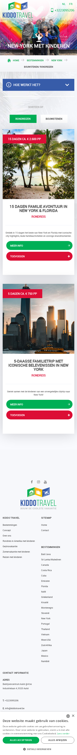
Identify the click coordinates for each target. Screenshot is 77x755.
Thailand (45, 629)
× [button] (73, 716)
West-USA (46, 639)
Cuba (43, 575)
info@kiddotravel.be (14, 708)
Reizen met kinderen (12, 557)
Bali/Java (46, 554)
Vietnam (45, 634)
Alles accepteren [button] (21, 740)
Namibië (45, 661)
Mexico (44, 655)
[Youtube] (45, 482)
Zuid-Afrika (46, 645)
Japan (44, 650)
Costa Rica (46, 570)
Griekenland (47, 597)
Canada (45, 564)
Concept (7, 530)
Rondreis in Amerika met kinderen (19, 540)
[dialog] (38, 733)
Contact (45, 530)
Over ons (7, 535)
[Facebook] (32, 482)
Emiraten (45, 580)
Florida (44, 586)
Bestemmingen (35, 60)
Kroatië (44, 602)
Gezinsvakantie (10, 546)
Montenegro (47, 607)
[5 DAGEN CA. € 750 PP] (38, 318)
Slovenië (45, 613)
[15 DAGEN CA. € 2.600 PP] (38, 163)
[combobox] (68, 716)
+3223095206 (64, 10)
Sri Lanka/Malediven (51, 559)
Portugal (45, 623)
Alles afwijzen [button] (57, 740)
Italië (43, 591)
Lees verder (63, 733)
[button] (38, 749)
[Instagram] (38, 482)
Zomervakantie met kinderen (16, 551)
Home (16, 60)
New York (56, 60)
